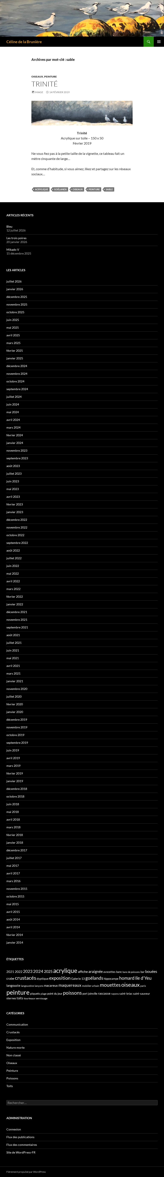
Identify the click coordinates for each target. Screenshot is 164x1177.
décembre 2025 (16, 297)
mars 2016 (13, 881)
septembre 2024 (17, 389)
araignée (95, 971)
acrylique (41, 189)
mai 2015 (12, 904)
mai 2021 (12, 658)
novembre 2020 (16, 689)
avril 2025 (13, 335)
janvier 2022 (14, 604)
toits (20, 998)
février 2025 (14, 350)
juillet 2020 (14, 696)
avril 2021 (13, 666)
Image (39, 92)
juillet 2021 (14, 642)
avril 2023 (13, 496)
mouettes (110, 985)
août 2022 (13, 550)
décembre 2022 (16, 519)
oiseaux (78, 189)
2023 (27, 971)
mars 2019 (13, 765)
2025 (48, 971)
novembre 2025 (16, 304)
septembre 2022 (17, 543)
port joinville (89, 993)
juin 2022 (12, 566)
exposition (59, 978)
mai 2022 (12, 573)
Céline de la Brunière (24, 41)
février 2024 (14, 435)
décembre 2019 (16, 719)
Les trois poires (16, 238)
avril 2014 (13, 927)
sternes (11, 998)
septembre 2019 (17, 742)
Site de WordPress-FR (20, 1152)
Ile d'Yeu (143, 978)
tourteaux (29, 998)
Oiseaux (37, 76)
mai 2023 (12, 489)
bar (143, 972)
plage (44, 993)
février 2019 (14, 773)
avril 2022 (13, 581)
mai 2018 (12, 812)
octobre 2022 (15, 535)
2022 (18, 971)
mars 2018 (13, 827)
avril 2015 (13, 911)
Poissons (12, 1078)
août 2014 (13, 919)
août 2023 (13, 466)
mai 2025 (12, 327)
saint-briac (125, 993)
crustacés (25, 978)
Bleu (9, 226)
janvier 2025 (14, 358)
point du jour (54, 993)
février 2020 (14, 704)
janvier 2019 (14, 781)
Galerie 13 (78, 978)
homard (127, 978)
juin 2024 (12, 404)
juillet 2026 (14, 281)
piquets (35, 993)
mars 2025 (13, 343)
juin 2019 (12, 750)
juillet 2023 (14, 473)
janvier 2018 (14, 842)
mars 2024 (13, 427)
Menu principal (159, 42)
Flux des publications (20, 1137)
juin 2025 (12, 320)
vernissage (41, 998)
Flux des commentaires (21, 1144)
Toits (9, 1086)
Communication (17, 1024)
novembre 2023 (16, 450)
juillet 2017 (14, 858)
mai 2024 (12, 412)
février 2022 (14, 596)
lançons (39, 985)
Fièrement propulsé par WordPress (26, 1171)
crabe (10, 978)
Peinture (50, 76)
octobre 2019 (15, 735)
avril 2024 (13, 420)
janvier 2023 (14, 512)
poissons (72, 993)
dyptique (42, 978)
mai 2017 (12, 865)
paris (143, 985)
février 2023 (14, 504)
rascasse (104, 993)
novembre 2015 (16, 888)
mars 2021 (13, 673)
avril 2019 (13, 758)
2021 (10, 972)
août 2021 (13, 635)
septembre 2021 (17, 627)
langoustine (27, 985)
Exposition (13, 1040)
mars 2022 (13, 589)
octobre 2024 (15, 381)
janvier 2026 (14, 289)
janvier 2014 (14, 942)
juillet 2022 (14, 558)
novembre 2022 (16, 527)
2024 (38, 971)
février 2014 (14, 935)
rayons (115, 993)
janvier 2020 (14, 712)
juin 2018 (12, 804)
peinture (94, 189)
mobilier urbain (90, 985)
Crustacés (13, 1032)
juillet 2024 (14, 396)
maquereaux (70, 985)
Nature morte (15, 1047)
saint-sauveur (141, 993)
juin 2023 (12, 481)
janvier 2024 (14, 443)
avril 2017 (13, 873)
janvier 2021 (14, 681)
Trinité (44, 83)
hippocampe (111, 978)
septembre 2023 (17, 458)
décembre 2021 (16, 612)
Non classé (13, 1055)
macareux (51, 985)
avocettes (109, 972)
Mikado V (12, 249)
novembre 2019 (16, 727)
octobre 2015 (15, 896)
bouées (151, 971)
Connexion (13, 1129)
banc (119, 972)
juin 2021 (12, 650)
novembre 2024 (16, 373)
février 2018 (14, 835)
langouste (13, 985)
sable (109, 189)
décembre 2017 (16, 850)
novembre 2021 (16, 619)
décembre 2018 (16, 789)
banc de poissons (131, 972)
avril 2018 (13, 819)
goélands (60, 189)
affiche (83, 971)
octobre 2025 (15, 312)
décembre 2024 (16, 366)
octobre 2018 (15, 796)
